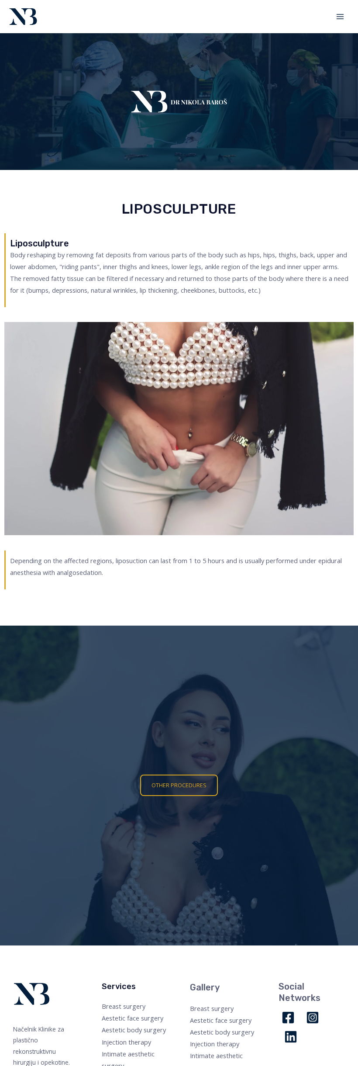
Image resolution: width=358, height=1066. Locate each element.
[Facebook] (288, 1017)
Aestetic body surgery (134, 1029)
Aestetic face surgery (132, 1018)
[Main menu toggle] (340, 16)
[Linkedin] (290, 1036)
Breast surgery (123, 1006)
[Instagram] (312, 1017)
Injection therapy (126, 1042)
